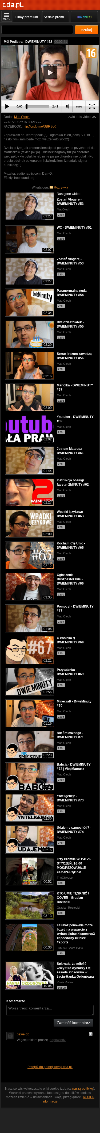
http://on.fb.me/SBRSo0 (39, 126)
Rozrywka (61, 187)
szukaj (86, 30)
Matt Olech (22, 117)
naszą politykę (82, 1088)
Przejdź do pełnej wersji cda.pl (50, 1067)
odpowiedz (58, 1040)
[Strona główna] (13, 5)
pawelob (23, 1034)
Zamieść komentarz (73, 1022)
